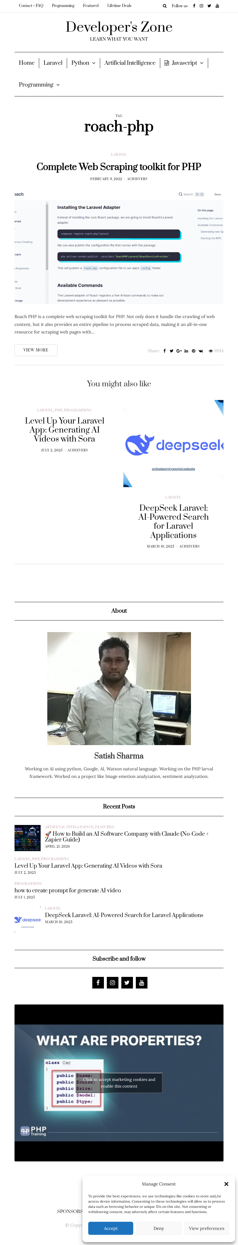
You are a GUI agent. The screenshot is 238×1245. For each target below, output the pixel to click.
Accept (111, 1228)
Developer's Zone (119, 27)
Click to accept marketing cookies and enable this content (119, 1083)
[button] (226, 1184)
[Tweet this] (171, 351)
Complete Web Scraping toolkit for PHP (119, 167)
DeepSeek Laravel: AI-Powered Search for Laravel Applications (124, 915)
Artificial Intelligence (130, 63)
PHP (58, 410)
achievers (137, 179)
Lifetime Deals (119, 5)
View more (36, 350)
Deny (159, 1228)
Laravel (53, 63)
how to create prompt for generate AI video (68, 891)
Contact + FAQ (31, 5)
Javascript (184, 63)
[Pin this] (193, 351)
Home (27, 63)
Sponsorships (75, 1211)
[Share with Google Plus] (179, 351)
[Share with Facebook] (164, 351)
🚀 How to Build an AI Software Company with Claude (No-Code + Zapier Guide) (127, 837)
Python (80, 63)
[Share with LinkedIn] (186, 351)
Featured (91, 5)
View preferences (206, 1228)
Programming (63, 5)
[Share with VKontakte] (200, 351)
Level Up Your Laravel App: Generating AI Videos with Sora (88, 866)
